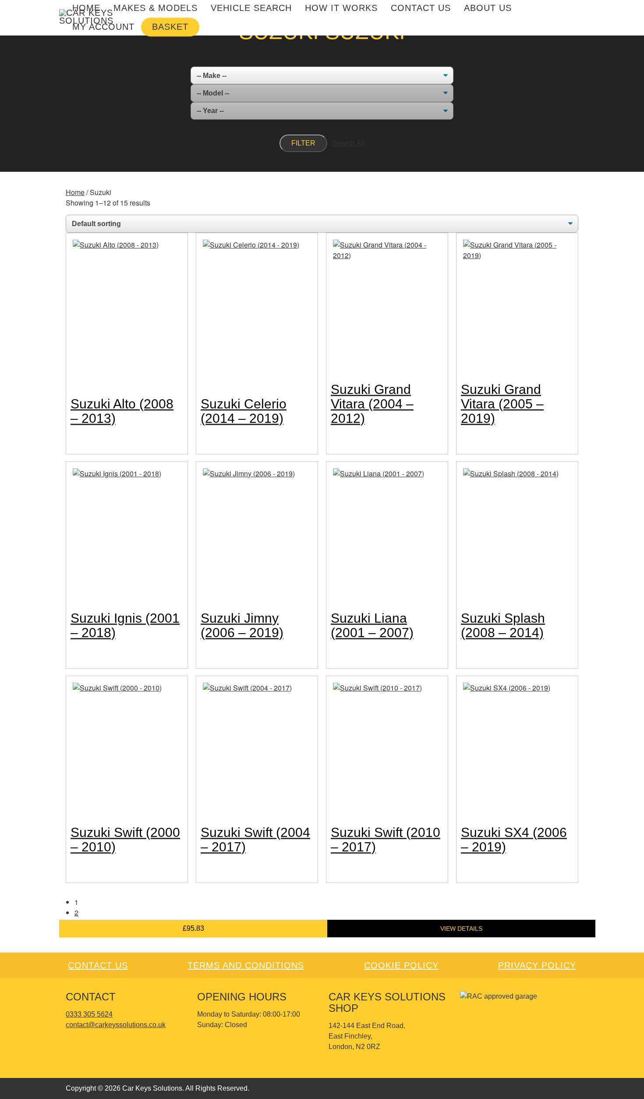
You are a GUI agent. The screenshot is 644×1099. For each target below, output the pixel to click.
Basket (170, 27)
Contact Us (98, 965)
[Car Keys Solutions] (87, 17)
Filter (303, 143)
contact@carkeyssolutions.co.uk (116, 1024)
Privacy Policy (537, 965)
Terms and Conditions (246, 965)
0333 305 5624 (89, 1014)
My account (103, 27)
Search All (349, 143)
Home (75, 192)
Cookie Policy (401, 965)
